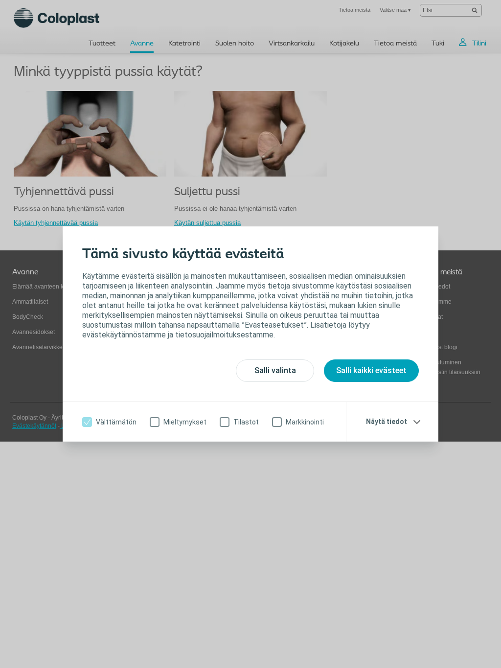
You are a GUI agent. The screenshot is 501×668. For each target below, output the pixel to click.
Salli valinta (275, 370)
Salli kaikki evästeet (371, 370)
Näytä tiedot (386, 421)
